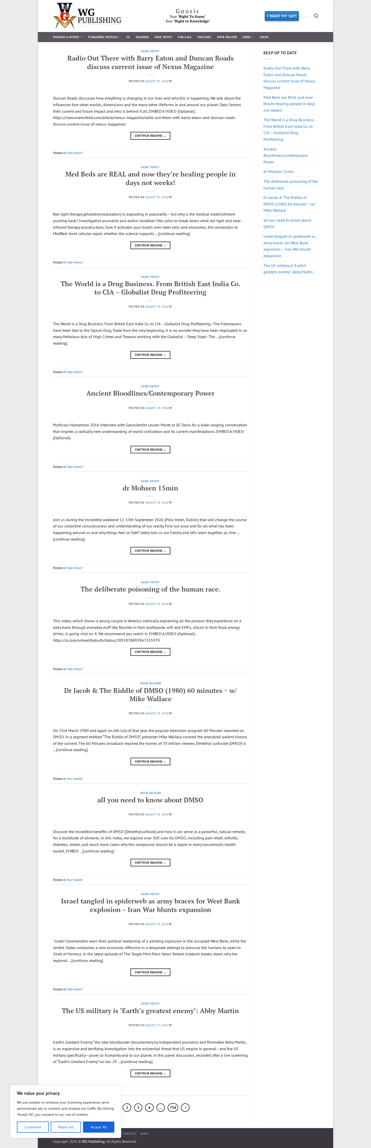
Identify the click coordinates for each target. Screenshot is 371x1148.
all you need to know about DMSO (150, 800)
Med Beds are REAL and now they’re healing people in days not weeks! (150, 178)
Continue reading (151, 135)
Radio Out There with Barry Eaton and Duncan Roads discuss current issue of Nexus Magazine (150, 62)
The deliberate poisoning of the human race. (151, 589)
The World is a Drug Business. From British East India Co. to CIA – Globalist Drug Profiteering (151, 287)
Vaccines (204, 37)
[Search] (316, 16)
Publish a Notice (66, 37)
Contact (130, 1133)
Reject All (65, 1127)
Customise (32, 1127)
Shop (144, 1133)
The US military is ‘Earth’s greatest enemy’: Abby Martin (150, 1010)
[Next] (185, 1107)
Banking (142, 37)
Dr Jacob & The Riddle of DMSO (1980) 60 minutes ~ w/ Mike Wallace (150, 694)
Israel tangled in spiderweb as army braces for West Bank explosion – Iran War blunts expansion (150, 905)
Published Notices (102, 37)
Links (247, 37)
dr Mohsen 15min (150, 488)
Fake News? (163, 37)
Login (264, 37)
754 (173, 1107)
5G (128, 37)
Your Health (227, 37)
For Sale (185, 37)
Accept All (99, 1127)
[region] (65, 1111)
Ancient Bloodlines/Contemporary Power (150, 393)
